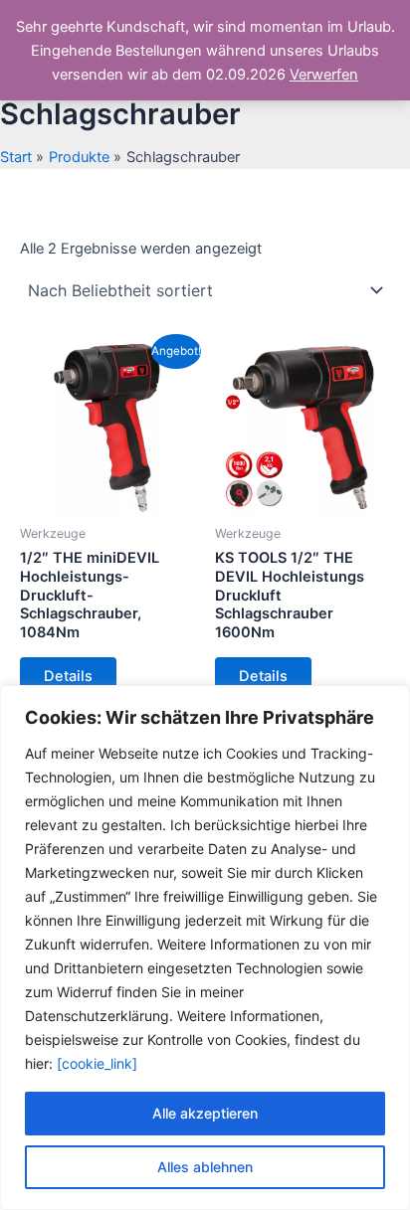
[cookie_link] (97, 1063)
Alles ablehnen (205, 1166)
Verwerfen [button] (324, 75)
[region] (205, 947)
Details (68, 676)
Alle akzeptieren (205, 1113)
